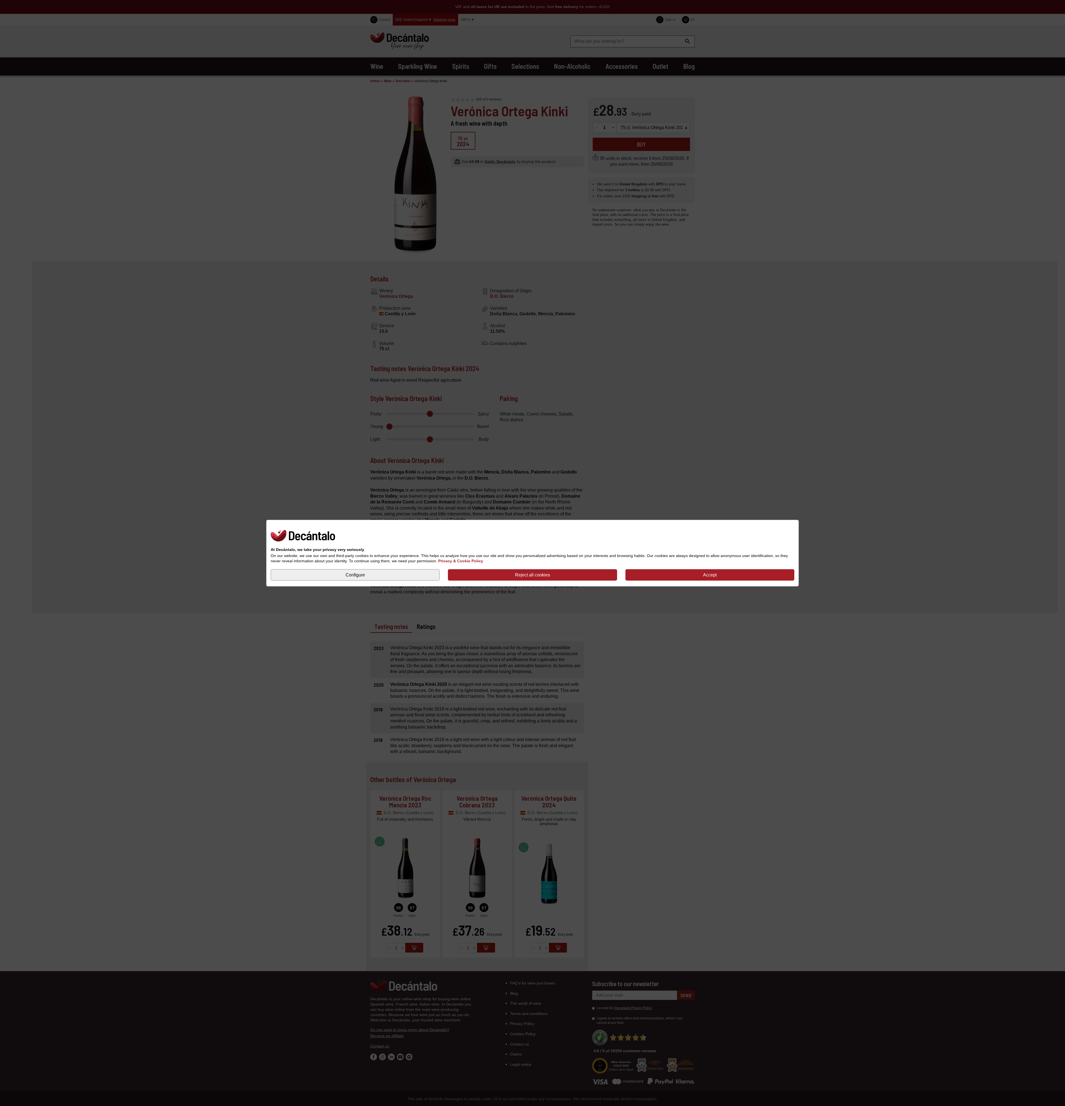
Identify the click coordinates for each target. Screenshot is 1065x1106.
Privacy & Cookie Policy (460, 561)
